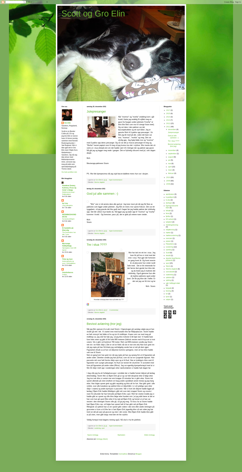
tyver (167, 297)
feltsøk (168, 211)
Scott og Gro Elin (93, 13)
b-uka (168, 200)
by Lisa (65, 203)
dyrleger (169, 203)
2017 (168, 110)
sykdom (169, 277)
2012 (168, 123)
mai (169, 164)
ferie (167, 213)
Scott (168, 253)
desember (172, 129)
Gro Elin (67, 123)
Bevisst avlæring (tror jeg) (104, 324)
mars (170, 170)
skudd (168, 255)
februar (171, 173)
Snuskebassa (67, 272)
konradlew (123, 454)
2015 (168, 113)
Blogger (138, 454)
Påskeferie (170, 244)
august (171, 157)
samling (169, 250)
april (170, 167)
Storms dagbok (99, 182)
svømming (170, 275)
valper (168, 299)
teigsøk (168, 288)
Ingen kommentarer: (116, 180)
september (172, 154)
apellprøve (170, 194)
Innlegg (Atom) (102, 439)
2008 (168, 184)
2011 (168, 127)
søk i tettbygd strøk (173, 283)
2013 (168, 120)
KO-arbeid (170, 219)
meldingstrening (172, 225)
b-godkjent (170, 197)
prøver (168, 241)
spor (103, 428)
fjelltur (168, 216)
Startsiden (121, 435)
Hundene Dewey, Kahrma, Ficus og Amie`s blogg (69, 188)
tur (167, 294)
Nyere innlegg (92, 435)
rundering (97, 428)
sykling (168, 280)
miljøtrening (170, 230)
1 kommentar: (114, 310)
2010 (168, 177)
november (172, 150)
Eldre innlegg (149, 435)
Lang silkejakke (67, 205)
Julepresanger (96, 111)
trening (168, 291)
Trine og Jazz (67, 259)
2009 (168, 181)
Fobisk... (65, 274)
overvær (169, 238)
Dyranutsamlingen (68, 219)
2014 (168, 117)
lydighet (169, 222)
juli (169, 160)
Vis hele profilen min (69, 172)
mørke (168, 233)
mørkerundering (172, 235)
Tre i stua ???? (97, 244)
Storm (168, 266)
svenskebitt (170, 272)
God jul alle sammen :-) (102, 193)
